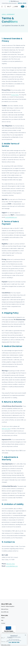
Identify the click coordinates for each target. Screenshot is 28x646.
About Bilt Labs (5, 612)
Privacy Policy (15, 94)
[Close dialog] (25, 635)
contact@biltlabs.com (11, 217)
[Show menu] (1, 6)
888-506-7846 (6, 428)
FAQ (2, 620)
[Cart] (25, 6)
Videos (3, 617)
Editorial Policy (4, 609)
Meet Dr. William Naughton (7, 606)
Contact (3, 623)
